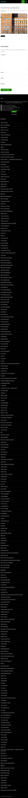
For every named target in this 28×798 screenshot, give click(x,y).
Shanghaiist (3, 646)
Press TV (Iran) (4, 616)
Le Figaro (2, 518)
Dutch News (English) (5, 307)
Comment (3, 54)
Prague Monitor (4, 614)
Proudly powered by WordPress (6, 796)
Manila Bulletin (4, 540)
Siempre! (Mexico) (4, 651)
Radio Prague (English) (5, 621)
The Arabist (3, 688)
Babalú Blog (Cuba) (5, 181)
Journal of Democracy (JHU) (6, 474)
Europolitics (3, 358)
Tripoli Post (3, 747)
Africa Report (3, 132)
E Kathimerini (3, 311)
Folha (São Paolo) (4, 368)
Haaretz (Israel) (4, 407)
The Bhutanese (4, 693)
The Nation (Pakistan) (5, 722)
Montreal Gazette (4, 550)
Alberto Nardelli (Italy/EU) (6, 144)
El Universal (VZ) (4, 346)
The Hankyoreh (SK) (5, 707)
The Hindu (3, 710)
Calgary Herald (4, 213)
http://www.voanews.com (6, 422)
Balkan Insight (4, 184)
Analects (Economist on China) (7, 157)
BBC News (3, 193)
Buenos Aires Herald (5, 208)
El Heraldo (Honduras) (5, 324)
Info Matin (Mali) (4, 437)
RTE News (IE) (4, 634)
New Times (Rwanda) (5, 565)
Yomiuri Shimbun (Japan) (6, 785)
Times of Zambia (4, 739)
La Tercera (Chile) (4, 508)
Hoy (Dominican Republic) (6, 417)
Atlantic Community (5, 176)
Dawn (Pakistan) (4, 287)
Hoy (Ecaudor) (4, 420)
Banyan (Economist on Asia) (6, 189)
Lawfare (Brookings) (5, 516)
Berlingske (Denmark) (5, 201)
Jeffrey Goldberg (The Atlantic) (7, 464)
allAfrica (2, 147)
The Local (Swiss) (4, 720)
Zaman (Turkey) (4, 787)
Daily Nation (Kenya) (5, 270)
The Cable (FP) (4, 695)
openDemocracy (4, 592)
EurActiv (2, 356)
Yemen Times (3, 782)
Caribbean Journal (4, 220)
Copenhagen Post (4, 248)
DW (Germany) (4, 309)
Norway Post (3, 575)
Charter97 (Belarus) (5, 225)
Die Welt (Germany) (5, 302)
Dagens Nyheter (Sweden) (6, 257)
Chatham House (4, 228)
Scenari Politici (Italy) (5, 638)
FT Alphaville (3, 385)
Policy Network (4, 607)
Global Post (3, 393)
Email (2, 78)
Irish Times (3, 449)
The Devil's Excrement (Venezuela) (8, 697)
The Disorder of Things (6, 702)
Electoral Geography (5, 351)
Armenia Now (3, 164)
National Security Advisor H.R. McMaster (10, 110)
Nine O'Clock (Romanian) (6, 572)
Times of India (4, 734)
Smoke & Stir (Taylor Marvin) (7, 653)
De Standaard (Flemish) (5, 289)
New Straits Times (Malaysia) (7, 562)
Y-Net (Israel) (3, 780)
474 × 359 (10, 10)
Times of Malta (4, 737)
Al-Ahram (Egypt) (4, 139)
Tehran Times (4, 678)
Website (3, 83)
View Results (14, 114)
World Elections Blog (5, 770)
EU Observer (3, 353)
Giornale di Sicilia (4, 390)
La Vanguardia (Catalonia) (6, 511)
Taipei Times (3, 675)
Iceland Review (4, 429)
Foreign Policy (4, 370)
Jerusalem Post (4, 466)
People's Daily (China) (5, 602)
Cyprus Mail (3, 255)
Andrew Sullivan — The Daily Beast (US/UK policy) (11, 159)
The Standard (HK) (5, 727)
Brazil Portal (3, 203)
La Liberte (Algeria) (5, 493)
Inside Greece (4, 442)
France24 (3, 375)
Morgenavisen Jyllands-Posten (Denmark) (9, 552)
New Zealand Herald (5, 567)
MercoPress (3, 543)
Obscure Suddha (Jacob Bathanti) (8, 587)
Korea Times (3, 481)
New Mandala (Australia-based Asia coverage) (10, 560)
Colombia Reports (4, 245)
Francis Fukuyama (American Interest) (9, 378)
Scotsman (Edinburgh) (5, 641)
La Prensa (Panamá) (5, 501)
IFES (2, 432)
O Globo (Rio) (3, 584)
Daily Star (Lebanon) (5, 275)
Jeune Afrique (4, 469)
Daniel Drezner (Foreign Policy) (7, 284)
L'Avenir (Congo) (4, 486)
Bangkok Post (4, 186)
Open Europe (3, 589)
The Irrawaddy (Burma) (5, 715)
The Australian (4, 690)
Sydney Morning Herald (6, 673)
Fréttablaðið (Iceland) (5, 383)
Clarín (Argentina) (4, 243)
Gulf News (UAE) (4, 405)
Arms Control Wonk (5, 166)
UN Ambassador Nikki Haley (7, 108)
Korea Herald (3, 479)
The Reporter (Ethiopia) (6, 725)
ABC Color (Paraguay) (5, 125)
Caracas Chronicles (5, 216)
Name (2, 72)
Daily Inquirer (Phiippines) (6, 262)
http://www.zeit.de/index (6, 425)
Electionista (3, 348)
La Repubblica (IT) (4, 506)
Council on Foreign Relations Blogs (8, 252)
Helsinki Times (4, 410)
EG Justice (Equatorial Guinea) (7, 316)
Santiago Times (4, 636)
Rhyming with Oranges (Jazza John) (8, 629)
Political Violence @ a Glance (7, 609)
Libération (3, 525)
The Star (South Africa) (5, 729)
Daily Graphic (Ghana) (5, 260)
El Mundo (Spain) (4, 329)
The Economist (4, 705)
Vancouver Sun (4, 755)
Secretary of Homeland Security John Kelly (11, 107)
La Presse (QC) (4, 503)
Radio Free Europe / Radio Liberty (8, 619)
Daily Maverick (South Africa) (7, 265)
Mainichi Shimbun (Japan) (6, 533)
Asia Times (3, 171)
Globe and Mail (4, 395)
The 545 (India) (4, 685)
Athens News (4, 174)
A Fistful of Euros (4, 122)
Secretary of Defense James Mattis (9, 106)
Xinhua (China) (4, 777)
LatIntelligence (4, 513)
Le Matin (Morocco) (5, 520)
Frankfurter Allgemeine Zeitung (7, 380)
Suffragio (3, 1)
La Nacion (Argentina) (5, 498)
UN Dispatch (3, 753)
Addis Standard (4, 127)
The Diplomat (3, 700)
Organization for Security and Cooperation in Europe (12, 594)
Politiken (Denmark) (5, 611)
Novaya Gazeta (4, 577)
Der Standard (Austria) (5, 294)
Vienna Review (4, 760)
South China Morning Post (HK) (7, 656)
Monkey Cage (4, 548)
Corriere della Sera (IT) (5, 250)
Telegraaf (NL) (4, 680)
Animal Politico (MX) (5, 161)
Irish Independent (4, 447)
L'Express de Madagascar (6, 491)
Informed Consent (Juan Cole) (7, 439)
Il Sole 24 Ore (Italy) (5, 434)
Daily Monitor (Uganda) (5, 267)
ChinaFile (3, 235)
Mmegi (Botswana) (5, 545)
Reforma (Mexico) (4, 626)
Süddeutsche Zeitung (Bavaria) (7, 668)
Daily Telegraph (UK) (5, 280)
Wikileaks (3, 765)
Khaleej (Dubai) (4, 476)
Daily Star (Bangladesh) (5, 272)
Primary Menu (26, 1)
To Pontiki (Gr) (4, 742)
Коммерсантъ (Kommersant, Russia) (8, 790)
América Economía (4, 149)
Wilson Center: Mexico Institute (7, 768)
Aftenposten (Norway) (5, 134)
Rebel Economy (4, 624)
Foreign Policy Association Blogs (7, 373)
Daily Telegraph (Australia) (6, 277)
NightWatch (3, 570)
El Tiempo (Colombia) (5, 341)
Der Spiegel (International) (6, 292)
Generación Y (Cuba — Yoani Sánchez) (9, 388)
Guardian (3, 400)
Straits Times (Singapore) (6, 661)
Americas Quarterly (5, 152)
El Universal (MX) (4, 343)
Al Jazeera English (4, 137)
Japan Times (3, 461)
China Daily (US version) (6, 230)
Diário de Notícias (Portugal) (7, 297)
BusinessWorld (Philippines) (7, 211)
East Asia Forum (4, 314)
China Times (3, 233)
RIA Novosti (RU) (4, 631)
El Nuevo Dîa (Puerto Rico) (6, 334)
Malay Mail (3, 535)
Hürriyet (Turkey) (4, 427)
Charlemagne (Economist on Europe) (8, 223)
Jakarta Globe (4, 454)
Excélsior (2, 361)
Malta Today (3, 538)
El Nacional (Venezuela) (5, 331)
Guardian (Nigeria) (4, 402)
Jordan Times (3, 471)
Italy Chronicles (4, 452)
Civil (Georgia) (4, 240)
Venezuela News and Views (6, 758)
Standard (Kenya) (4, 658)
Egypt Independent (5, 319)
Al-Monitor (3, 142)
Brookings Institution (5, 206)
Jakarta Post (3, 457)
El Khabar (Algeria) (4, 326)
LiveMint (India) (4, 528)
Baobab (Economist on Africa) (7, 191)
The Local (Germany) (5, 717)
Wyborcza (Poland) (5, 775)
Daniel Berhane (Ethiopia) (6, 282)
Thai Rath (3, 683)
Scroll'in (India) (4, 643)
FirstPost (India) (4, 366)
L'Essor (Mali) (3, 488)
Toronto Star (3, 744)
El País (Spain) (3, 336)
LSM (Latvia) (3, 530)
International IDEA (5, 444)
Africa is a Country (4, 130)
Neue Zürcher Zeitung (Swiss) (7, 557)
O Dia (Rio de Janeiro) (5, 582)
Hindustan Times (4, 412)
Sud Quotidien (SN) (5, 666)
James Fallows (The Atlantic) (7, 459)
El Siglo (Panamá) (4, 339)
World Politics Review (5, 772)
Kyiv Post (3, 484)
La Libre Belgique (4, 496)
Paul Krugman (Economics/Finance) (8, 599)
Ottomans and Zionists (6, 597)
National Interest (4, 555)
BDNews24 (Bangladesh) (6, 196)
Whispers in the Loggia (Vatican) (7, 763)
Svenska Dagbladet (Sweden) (7, 670)
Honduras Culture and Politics (7, 415)
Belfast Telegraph (4, 198)
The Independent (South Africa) (7, 712)
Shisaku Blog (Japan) (5, 648)
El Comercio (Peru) (4, 321)
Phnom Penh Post (4, 604)
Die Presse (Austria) (5, 299)
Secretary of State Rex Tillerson (8, 105)
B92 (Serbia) (3, 179)
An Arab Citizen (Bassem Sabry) (7, 154)
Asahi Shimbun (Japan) (5, 169)
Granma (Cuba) (4, 398)
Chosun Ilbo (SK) (4, 238)
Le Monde (3, 523)
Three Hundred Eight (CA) (6, 732)
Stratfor (2, 663)
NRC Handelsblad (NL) (5, 579)
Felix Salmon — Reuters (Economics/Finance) (10, 363)
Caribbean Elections (5, 218)
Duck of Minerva (4, 304)
